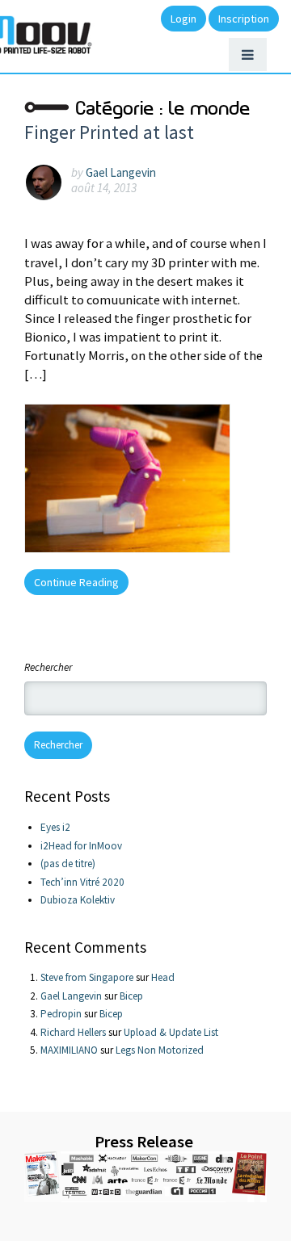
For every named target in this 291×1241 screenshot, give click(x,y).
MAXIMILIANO (69, 1050)
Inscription (243, 18)
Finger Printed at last (109, 132)
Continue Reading (76, 582)
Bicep (131, 996)
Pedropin (61, 1014)
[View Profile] (47, 181)
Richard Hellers (73, 1032)
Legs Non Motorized (160, 1050)
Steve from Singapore (86, 977)
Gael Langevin (121, 172)
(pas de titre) (67, 863)
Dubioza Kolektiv (77, 900)
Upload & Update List (171, 1032)
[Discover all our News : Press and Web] (145, 1176)
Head (163, 977)
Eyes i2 (55, 827)
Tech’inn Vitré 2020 (82, 882)
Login (183, 18)
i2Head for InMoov (81, 846)
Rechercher (48, 667)
